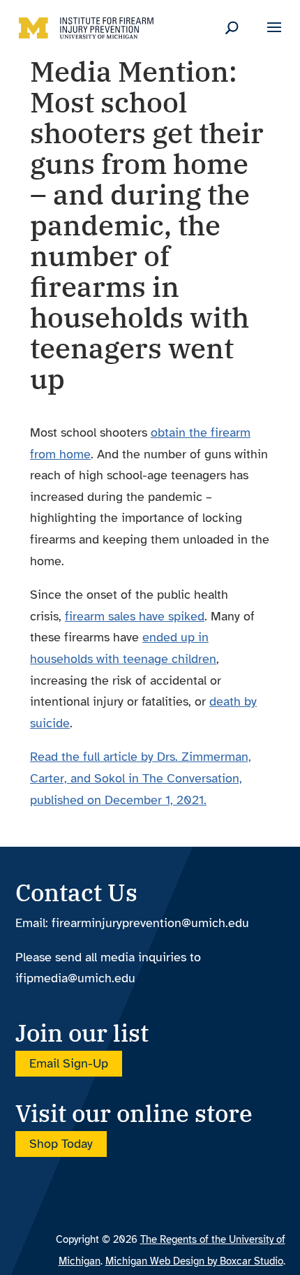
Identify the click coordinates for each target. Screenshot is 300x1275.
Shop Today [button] (61, 1143)
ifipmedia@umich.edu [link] (75, 978)
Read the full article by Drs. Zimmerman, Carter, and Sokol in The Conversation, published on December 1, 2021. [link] (140, 778)
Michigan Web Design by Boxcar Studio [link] (194, 1261)
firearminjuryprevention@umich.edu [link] (150, 923)
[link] (86, 26)
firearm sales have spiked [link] (134, 616)
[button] (274, 36)
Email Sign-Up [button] (68, 1064)
